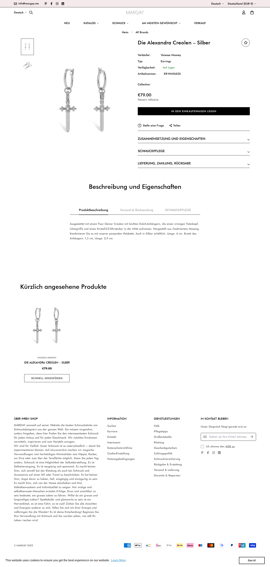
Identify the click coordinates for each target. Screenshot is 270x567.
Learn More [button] (118, 560)
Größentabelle (163, 437)
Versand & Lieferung (166, 470)
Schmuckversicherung (167, 459)
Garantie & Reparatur (167, 475)
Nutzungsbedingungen (121, 459)
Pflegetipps (161, 431)
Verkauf (200, 23)
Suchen (111, 426)
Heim (125, 32)
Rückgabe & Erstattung (168, 464)
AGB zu (230, 446)
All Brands (142, 32)
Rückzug (159, 442)
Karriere (112, 431)
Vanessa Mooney (171, 55)
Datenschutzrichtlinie (119, 448)
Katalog (90, 23)
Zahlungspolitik (163, 453)
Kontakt (111, 437)
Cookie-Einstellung (118, 453)
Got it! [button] (252, 560)
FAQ (156, 426)
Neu (67, 23)
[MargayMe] (135, 12)
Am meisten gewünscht (159, 23)
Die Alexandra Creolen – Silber (47, 362)
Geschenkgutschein (165, 448)
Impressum (113, 442)
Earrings (166, 61)
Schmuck (118, 23)
